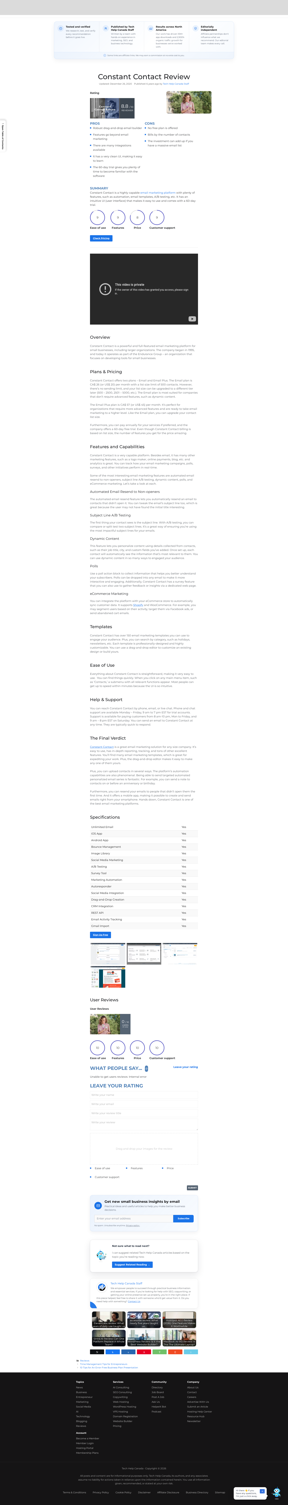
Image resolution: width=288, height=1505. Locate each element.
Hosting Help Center (199, 1411)
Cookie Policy (123, 1492)
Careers (191, 1397)
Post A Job (158, 1397)
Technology (83, 1416)
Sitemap (220, 1492)
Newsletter (194, 1421)
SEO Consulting (122, 1392)
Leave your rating (185, 1067)
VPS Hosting (120, 1411)
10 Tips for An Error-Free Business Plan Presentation (109, 1367)
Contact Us (134, 1301)
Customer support (107, 1177)
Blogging (81, 1421)
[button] (276, 1493)
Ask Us (156, 1401)
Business (81, 1392)
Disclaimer (144, 1492)
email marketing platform (158, 192)
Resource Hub (195, 1416)
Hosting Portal (84, 1448)
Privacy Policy (101, 1492)
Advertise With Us (198, 1401)
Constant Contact (102, 747)
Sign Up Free (100, 934)
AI (77, 1411)
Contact (192, 1392)
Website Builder (122, 1421)
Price (170, 1168)
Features (137, 1168)
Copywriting (120, 1397)
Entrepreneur (84, 1397)
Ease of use (102, 1168)
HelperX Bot (159, 1406)
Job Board (158, 1392)
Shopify (138, 605)
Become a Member (87, 1438)
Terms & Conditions (74, 1492)
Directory (157, 1387)
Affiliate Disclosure (168, 1492)
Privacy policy (133, 1225)
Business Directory (197, 1492)
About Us (192, 1387)
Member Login (85, 1443)
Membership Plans (87, 1452)
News (79, 1387)
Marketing (82, 1401)
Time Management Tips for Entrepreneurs (103, 1364)
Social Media (83, 1406)
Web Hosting (121, 1401)
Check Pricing (101, 238)
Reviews (84, 1360)
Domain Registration (125, 1416)
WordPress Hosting (124, 1406)
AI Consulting (121, 1387)
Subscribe (183, 1218)
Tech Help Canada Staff (176, 83)
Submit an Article (197, 1406)
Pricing (117, 1426)
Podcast (156, 1411)
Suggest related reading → (132, 1264)
